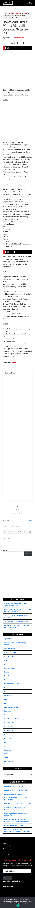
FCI (5, 691)
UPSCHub (7, 13)
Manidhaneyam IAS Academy (14, 719)
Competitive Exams (11, 656)
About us (5, 849)
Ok (18, 905)
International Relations (12, 707)
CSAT (6, 660)
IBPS (5, 703)
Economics (8, 680)
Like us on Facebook (9, 886)
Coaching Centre (10, 652)
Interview (7, 711)
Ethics (6, 687)
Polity (6, 734)
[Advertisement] (17, 70)
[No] (33, 903)
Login (30, 520)
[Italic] (6, 531)
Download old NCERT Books (14, 786)
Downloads (8, 676)
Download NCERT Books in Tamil (15, 790)
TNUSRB (7, 758)
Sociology (7, 750)
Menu (30, 3)
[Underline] (8, 531)
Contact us (6, 852)
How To (7, 699)
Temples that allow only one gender (16, 621)
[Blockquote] (16, 531)
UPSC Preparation (10, 762)
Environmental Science (12, 684)
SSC (5, 754)
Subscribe (7, 878)
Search (5, 550)
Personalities (8, 730)
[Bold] (4, 531)
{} (22, 531)
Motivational (8, 726)
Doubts (6, 672)
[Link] (20, 531)
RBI (5, 742)
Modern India (9, 723)
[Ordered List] (12, 531)
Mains (25, 13)
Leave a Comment (18, 38)
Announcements (10, 648)
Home (4, 843)
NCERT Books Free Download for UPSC (17, 804)
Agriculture (8, 639)
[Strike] (10, 531)
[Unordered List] (14, 531)
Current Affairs (9, 668)
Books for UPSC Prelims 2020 (14, 825)
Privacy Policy (7, 846)
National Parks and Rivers (13, 794)
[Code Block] (18, 531)
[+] (24, 531)
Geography (8, 695)
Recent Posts (16, 13)
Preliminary (8, 738)
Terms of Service (8, 855)
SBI (5, 746)
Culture (6, 664)
